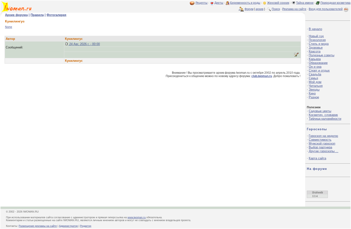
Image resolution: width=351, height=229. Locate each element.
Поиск (276, 9)
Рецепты (201, 3)
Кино (312, 93)
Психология (317, 40)
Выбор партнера (320, 147)
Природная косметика (335, 3)
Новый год (316, 36)
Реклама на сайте (294, 9)
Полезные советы (321, 55)
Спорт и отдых (319, 70)
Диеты (218, 3)
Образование (318, 63)
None (8, 27)
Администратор (68, 225)
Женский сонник (278, 3)
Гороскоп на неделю (323, 136)
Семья (313, 78)
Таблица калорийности (325, 118)
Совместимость (320, 139)
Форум (249, 9)
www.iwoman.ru (137, 217)
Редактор (85, 225)
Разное (314, 97)
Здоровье (316, 47)
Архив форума (16, 15)
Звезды (314, 89)
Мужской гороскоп (322, 143)
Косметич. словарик (323, 115)
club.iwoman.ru (261, 76)
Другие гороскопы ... (323, 151)
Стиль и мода (319, 44)
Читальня (316, 86)
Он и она (315, 66)
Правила (37, 15)
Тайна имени (305, 3)
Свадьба (315, 74)
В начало (315, 29)
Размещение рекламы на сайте (38, 225)
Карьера (315, 59)
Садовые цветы (320, 111)
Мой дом (315, 82)
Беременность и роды (245, 3)
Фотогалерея (56, 15)
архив (259, 9)
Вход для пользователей (326, 9)
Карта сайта (317, 158)
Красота (314, 51)
